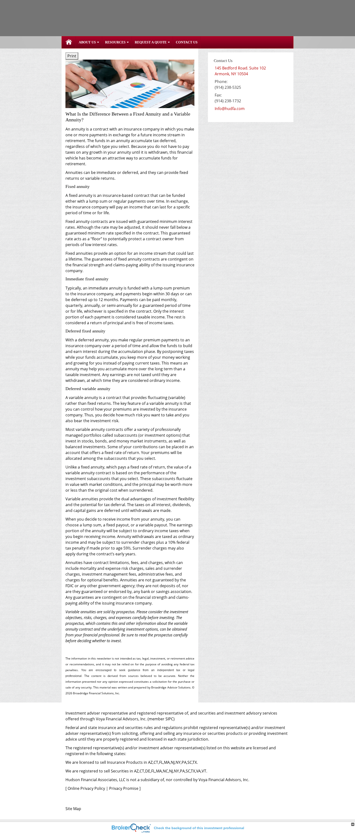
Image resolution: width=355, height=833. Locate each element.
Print (71, 56)
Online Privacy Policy (86, 788)
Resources (115, 42)
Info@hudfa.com (230, 108)
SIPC (169, 719)
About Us (87, 42)
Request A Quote (151, 42)
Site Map (73, 808)
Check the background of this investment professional (199, 828)
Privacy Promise (123, 788)
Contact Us (187, 42)
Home (69, 42)
